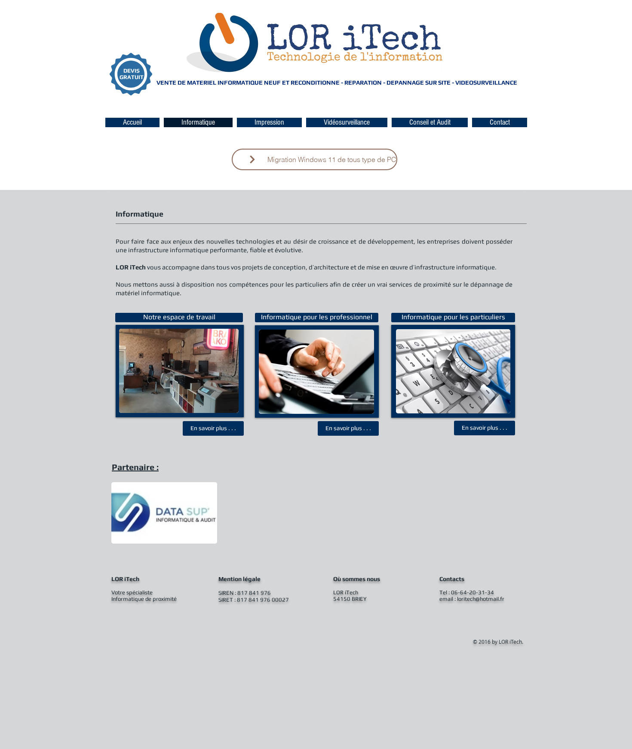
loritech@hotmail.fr (480, 599)
